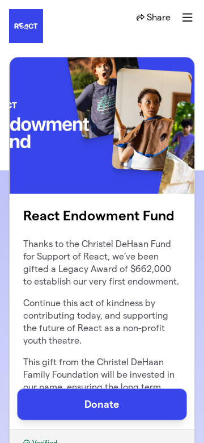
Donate (101, 404)
